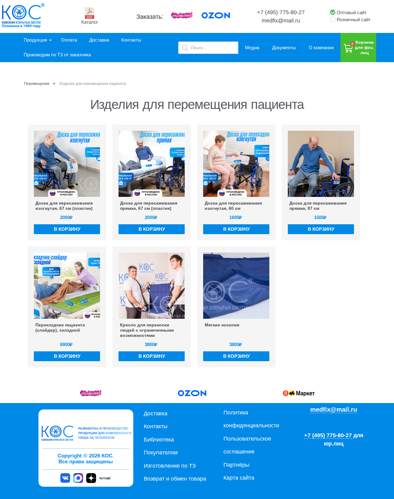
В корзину (67, 229)
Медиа (252, 47)
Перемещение (37, 84)
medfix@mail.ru (281, 21)
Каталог (89, 22)
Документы (284, 47)
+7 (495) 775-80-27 (281, 12)
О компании (321, 47)
